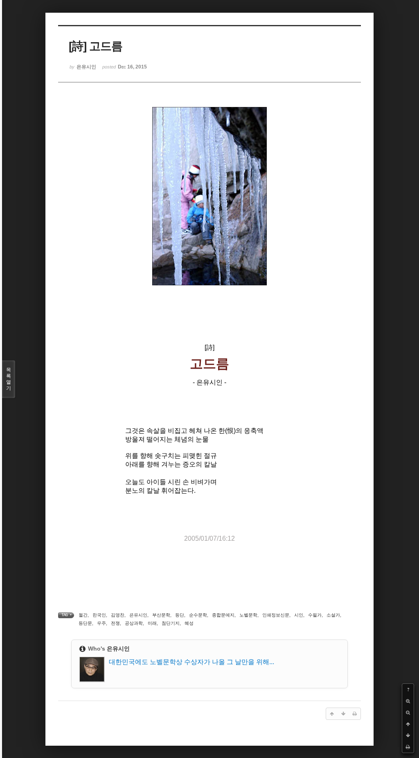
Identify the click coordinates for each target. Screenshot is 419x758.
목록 (8, 379)
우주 (101, 623)
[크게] (408, 701)
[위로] (408, 724)
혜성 (189, 623)
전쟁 (115, 623)
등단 (179, 614)
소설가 (333, 614)
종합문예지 (223, 614)
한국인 (99, 614)
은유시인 (138, 614)
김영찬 (117, 614)
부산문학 (161, 614)
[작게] (408, 712)
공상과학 (134, 623)
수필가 (315, 614)
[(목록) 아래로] (408, 735)
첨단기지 (171, 623)
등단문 (85, 623)
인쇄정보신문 (275, 614)
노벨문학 (248, 614)
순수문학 (198, 614)
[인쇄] (408, 747)
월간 (83, 614)
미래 (152, 623)
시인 (298, 614)
